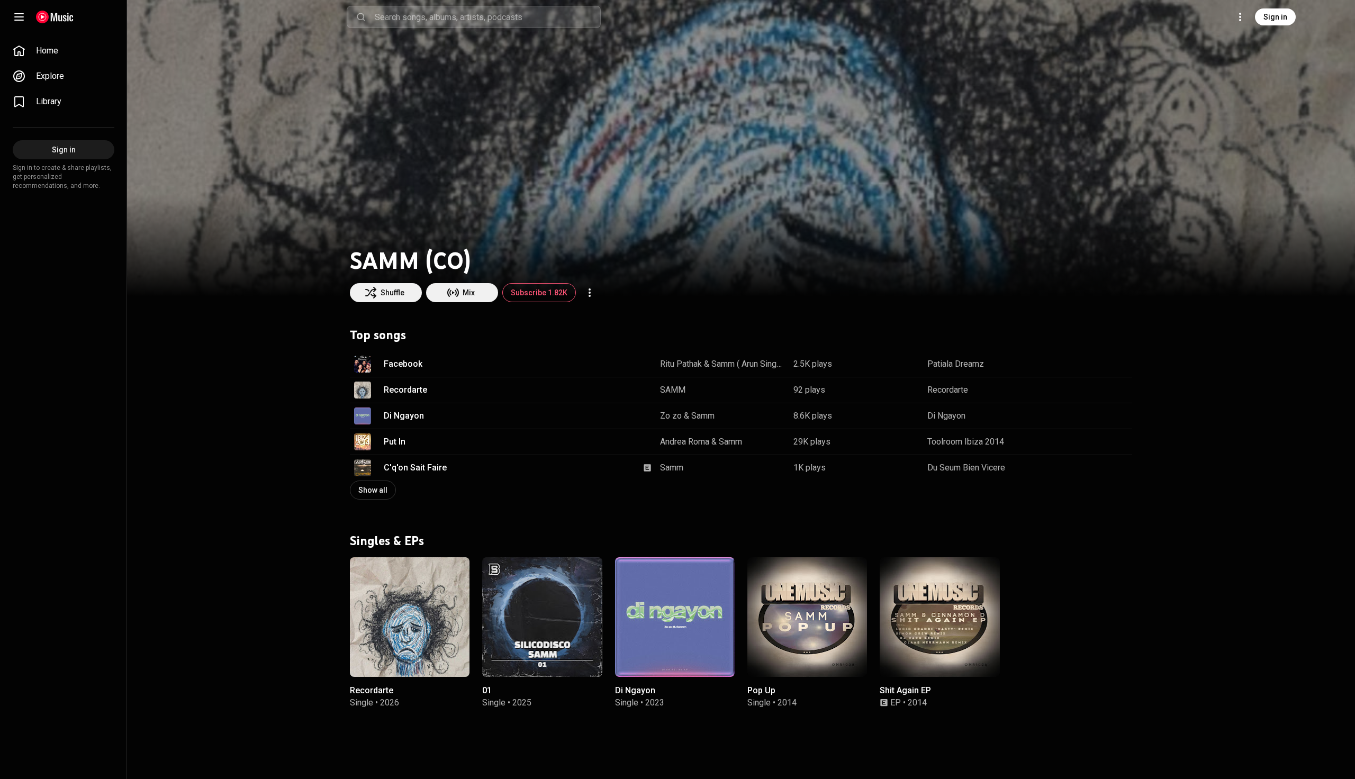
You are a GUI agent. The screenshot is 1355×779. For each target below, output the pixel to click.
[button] (362, 364)
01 (487, 690)
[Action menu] (589, 292)
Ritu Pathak (681, 364)
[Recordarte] (409, 617)
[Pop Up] (807, 617)
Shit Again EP (905, 690)
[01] (542, 617)
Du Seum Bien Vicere (966, 468)
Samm (703, 416)
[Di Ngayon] (675, 617)
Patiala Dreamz (955, 364)
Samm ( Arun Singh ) (748, 364)
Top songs (378, 335)
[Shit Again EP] (939, 617)
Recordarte (405, 390)
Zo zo (671, 416)
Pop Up (761, 690)
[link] (63, 51)
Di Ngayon (404, 416)
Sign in (1275, 17)
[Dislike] (1090, 364)
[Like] (1070, 364)
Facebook (403, 364)
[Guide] (19, 17)
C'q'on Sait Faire (415, 468)
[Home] (55, 17)
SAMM (672, 390)
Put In (394, 442)
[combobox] (487, 17)
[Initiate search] (361, 16)
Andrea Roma (684, 442)
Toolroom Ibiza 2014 (965, 442)
